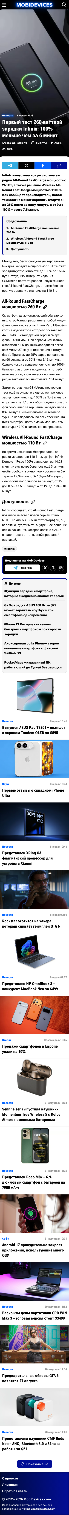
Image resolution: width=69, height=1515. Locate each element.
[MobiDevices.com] (34, 5)
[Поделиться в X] (26, 165)
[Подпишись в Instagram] (61, 568)
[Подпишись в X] (45, 568)
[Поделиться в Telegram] (10, 165)
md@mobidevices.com (40, 1508)
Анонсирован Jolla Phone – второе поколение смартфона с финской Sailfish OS (31, 648)
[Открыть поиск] (64, 4)
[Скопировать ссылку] (59, 165)
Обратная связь (14, 1491)
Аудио (58, 142)
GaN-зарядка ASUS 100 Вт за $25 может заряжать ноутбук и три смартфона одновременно (30, 610)
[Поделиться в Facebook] (42, 165)
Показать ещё (37, 1464)
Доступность (20, 249)
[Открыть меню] (4, 5)
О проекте (10, 1478)
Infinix (10, 548)
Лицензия (10, 1484)
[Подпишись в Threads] (53, 568)
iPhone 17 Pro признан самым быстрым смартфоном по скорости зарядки (32, 629)
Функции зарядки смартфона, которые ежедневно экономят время (34, 593)
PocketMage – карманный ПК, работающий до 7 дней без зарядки (33, 665)
